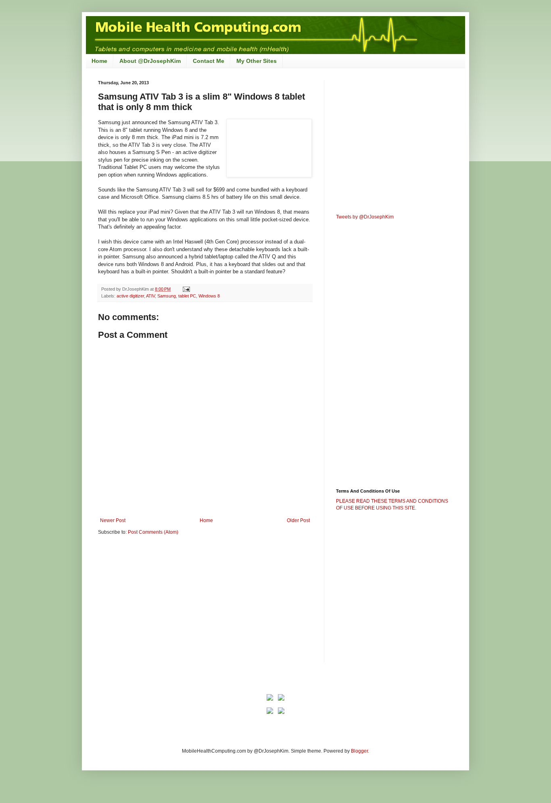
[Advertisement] (166, 604)
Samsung (166, 295)
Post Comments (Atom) (153, 532)
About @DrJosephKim (150, 61)
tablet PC (187, 295)
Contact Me (208, 61)
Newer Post (112, 520)
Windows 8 (209, 295)
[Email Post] (186, 289)
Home (99, 61)
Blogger (359, 751)
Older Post (298, 520)
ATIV (150, 295)
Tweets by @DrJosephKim (365, 217)
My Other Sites (256, 61)
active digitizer (130, 295)
